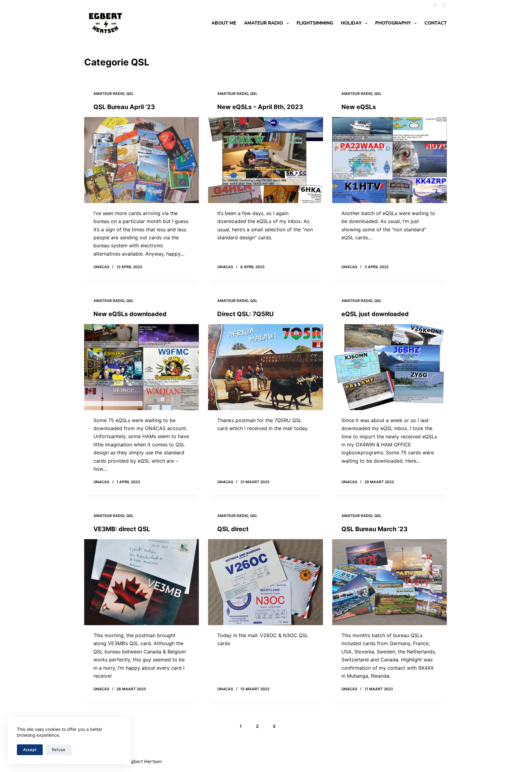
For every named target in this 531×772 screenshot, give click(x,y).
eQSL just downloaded (375, 314)
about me (223, 23)
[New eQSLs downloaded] (141, 367)
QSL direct (233, 529)
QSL (130, 93)
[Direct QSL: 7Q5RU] (265, 367)
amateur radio (263, 23)
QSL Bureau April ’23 (124, 107)
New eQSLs (358, 107)
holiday (351, 23)
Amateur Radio (108, 93)
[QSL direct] (265, 582)
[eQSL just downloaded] (389, 367)
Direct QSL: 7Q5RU (245, 314)
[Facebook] (435, 5)
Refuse (58, 749)
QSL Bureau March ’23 (374, 529)
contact (435, 23)
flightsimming (315, 23)
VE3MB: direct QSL (121, 529)
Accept (30, 749)
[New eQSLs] (389, 160)
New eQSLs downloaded (130, 314)
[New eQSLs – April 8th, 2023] (265, 160)
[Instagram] (444, 5)
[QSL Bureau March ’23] (389, 582)
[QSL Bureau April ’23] (141, 160)
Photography (393, 23)
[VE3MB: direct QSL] (141, 582)
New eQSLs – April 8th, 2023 (260, 107)
